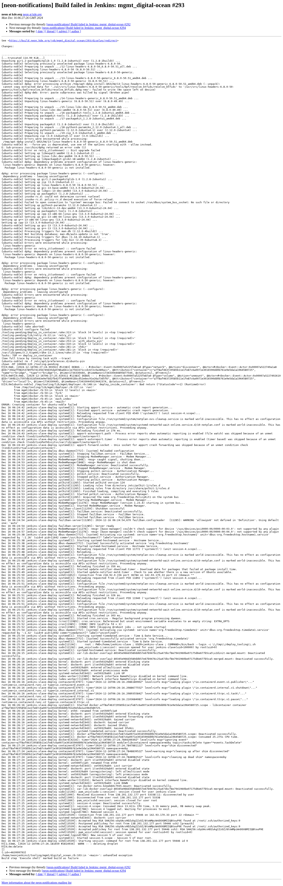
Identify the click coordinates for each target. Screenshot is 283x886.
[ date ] (40, 31)
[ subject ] (63, 31)
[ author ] (75, 31)
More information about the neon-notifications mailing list (36, 882)
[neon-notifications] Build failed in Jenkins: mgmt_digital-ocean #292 (88, 24)
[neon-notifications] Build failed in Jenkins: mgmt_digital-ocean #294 (84, 27)
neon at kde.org (32, 14)
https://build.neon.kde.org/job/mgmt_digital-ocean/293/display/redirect (63, 40)
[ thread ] (50, 31)
